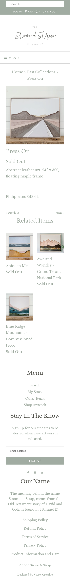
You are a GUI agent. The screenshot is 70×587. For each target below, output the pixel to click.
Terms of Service (35, 537)
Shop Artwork (35, 405)
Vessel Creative (43, 574)
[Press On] (35, 115)
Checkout (50, 11)
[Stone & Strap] (35, 36)
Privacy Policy (35, 545)
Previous (13, 212)
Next (59, 212)
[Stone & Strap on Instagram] (35, 472)
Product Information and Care (35, 554)
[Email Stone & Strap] (42, 472)
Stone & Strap (40, 565)
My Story (35, 392)
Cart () (33, 11)
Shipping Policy (35, 520)
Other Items (35, 398)
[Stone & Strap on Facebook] (28, 472)
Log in (17, 11)
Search (35, 385)
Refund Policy (35, 528)
